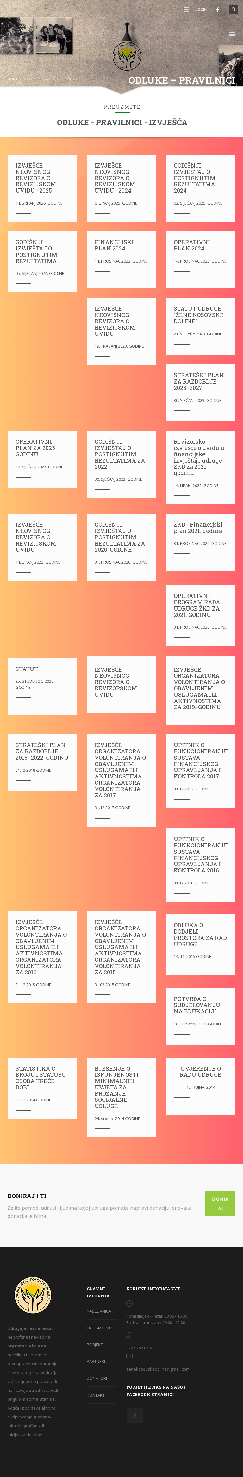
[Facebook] (217, 9)
